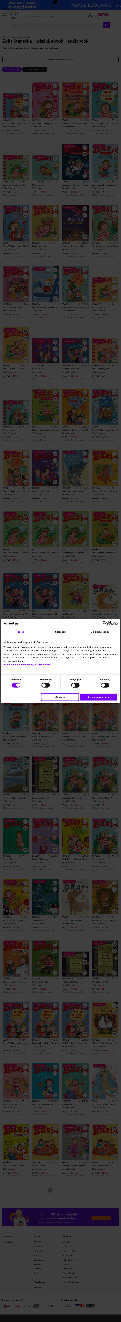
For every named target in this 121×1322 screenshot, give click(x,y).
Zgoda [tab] (21, 632)
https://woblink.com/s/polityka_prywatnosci (27, 664)
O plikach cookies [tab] (100, 632)
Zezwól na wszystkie (98, 697)
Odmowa (60, 697)
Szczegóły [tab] (60, 632)
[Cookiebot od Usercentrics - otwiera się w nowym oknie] (105, 623)
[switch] (45, 685)
